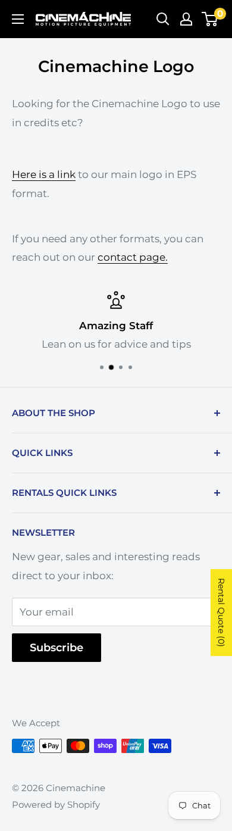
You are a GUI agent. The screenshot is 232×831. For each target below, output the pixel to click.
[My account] (186, 19)
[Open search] (163, 19)
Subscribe (56, 647)
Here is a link (44, 174)
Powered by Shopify (56, 804)
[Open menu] (18, 19)
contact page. (133, 257)
